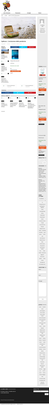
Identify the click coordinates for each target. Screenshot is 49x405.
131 (10, 68)
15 (39, 144)
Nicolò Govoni (41, 137)
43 (39, 115)
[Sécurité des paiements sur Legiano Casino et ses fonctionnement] (5, 75)
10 (45, 200)
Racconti (42, 363)
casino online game (42, 317)
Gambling (40, 232)
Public (44, 250)
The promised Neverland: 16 (29, 85)
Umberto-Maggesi (42, 374)
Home (2, 399)
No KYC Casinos (42, 243)
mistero (44, 349)
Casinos (42, 213)
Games (40, 342)
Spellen (40, 258)
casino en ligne (42, 312)
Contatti (8, 399)
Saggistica (42, 254)
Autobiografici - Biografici (42, 207)
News (42, 241)
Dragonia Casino (42, 228)
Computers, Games (42, 220)
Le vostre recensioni (42, 347)
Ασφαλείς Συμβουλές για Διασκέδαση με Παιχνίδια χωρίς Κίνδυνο (4, 68)
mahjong (40, 349)
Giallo (44, 342)
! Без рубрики (41, 198)
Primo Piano (42, 361)
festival (40, 340)
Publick (40, 252)
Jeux (42, 236)
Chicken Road (42, 215)
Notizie (42, 351)
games (40, 234)
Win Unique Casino (42, 264)
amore (40, 306)
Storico (44, 372)
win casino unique (42, 378)
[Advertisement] (44, 49)
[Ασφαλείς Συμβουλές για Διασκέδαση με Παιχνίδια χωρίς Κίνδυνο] (5, 62)
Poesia (44, 354)
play (40, 354)
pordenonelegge (42, 356)
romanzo (40, 368)
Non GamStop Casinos (42, 248)
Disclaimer (12, 399)
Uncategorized (42, 262)
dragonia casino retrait (42, 336)
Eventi (40, 338)
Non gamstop (42, 245)
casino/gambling (42, 211)
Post (40, 250)
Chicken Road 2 (42, 217)
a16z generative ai (42, 204)
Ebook (40, 230)
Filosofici (44, 340)
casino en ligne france (42, 315)
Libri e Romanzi (42, 238)
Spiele (44, 258)
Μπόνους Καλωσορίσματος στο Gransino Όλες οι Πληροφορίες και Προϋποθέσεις (31, 105)
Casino (42, 209)
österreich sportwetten (42, 383)
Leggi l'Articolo (41, 94)
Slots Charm (42, 256)
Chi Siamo (5, 399)
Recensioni (44, 252)
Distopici (42, 226)
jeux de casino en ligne (42, 345)
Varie (42, 376)
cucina (40, 326)
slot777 (44, 370)
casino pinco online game (42, 323)
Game (45, 232)
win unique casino (42, 380)
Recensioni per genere (42, 366)
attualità (44, 306)
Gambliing (44, 230)
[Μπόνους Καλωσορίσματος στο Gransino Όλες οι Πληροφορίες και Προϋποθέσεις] (32, 99)
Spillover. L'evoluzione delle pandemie (14, 15)
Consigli (6, 15)
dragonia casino (42, 329)
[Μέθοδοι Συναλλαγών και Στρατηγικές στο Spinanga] (5, 51)
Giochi (44, 234)
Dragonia (42, 328)
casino (42, 308)
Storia (40, 372)
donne (44, 326)
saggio (44, 368)
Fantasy (44, 338)
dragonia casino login (42, 332)
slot (40, 370)
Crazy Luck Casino (42, 224)
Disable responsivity (20, 404)
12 (42, 202)
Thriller (42, 260)
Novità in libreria (42, 352)
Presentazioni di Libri (42, 359)
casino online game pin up (42, 320)
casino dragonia (42, 310)
